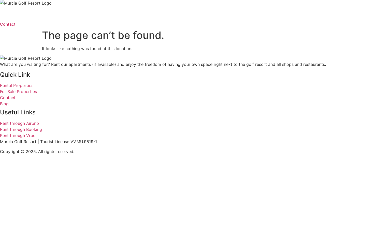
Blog (156, 13)
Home (11, 13)
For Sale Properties (95, 13)
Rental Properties (45, 13)
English (177, 13)
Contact (133, 13)
